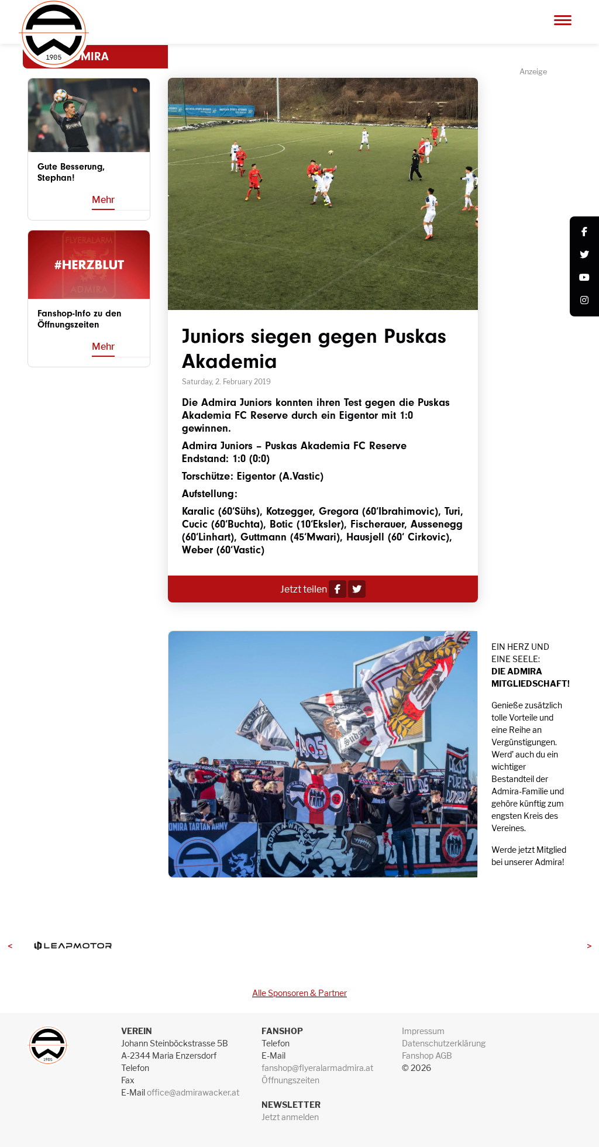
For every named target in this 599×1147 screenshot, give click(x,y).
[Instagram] (584, 301)
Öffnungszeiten (290, 1080)
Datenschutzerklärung (444, 1043)
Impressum (423, 1031)
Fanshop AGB (427, 1055)
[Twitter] (584, 255)
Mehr (103, 199)
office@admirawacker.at (193, 1092)
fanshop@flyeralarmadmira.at (317, 1068)
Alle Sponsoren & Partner (299, 993)
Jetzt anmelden (290, 1117)
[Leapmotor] (72, 946)
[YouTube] (584, 278)
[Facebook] (584, 232)
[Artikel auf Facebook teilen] (337, 589)
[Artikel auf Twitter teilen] (357, 589)
